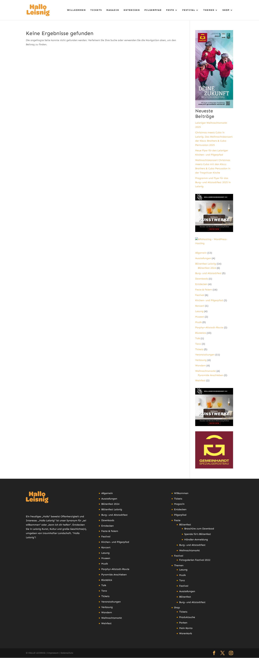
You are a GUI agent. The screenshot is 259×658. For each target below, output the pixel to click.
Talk (197, 338)
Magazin (112, 10)
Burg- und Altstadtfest (208, 273)
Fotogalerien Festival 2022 (194, 559)
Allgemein (201, 252)
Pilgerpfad (153, 10)
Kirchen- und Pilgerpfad (209, 300)
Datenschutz (67, 653)
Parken (183, 622)
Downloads (201, 278)
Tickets (96, 10)
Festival (188, 10)
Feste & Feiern (203, 289)
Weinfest (200, 380)
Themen (208, 10)
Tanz (198, 343)
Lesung (199, 311)
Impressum (53, 653)
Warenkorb (185, 633)
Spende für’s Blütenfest (197, 534)
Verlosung (201, 360)
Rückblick (200, 332)
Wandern (200, 365)
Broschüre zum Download (199, 528)
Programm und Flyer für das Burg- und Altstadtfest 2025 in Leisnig (213, 182)
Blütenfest (185, 524)
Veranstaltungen (205, 354)
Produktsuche (187, 617)
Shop (226, 10)
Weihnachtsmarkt (205, 371)
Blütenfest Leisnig (205, 263)
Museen (199, 316)
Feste (170, 10)
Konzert (199, 305)
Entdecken (132, 10)
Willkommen (76, 10)
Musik (198, 322)
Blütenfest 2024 (207, 267)
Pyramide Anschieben (210, 375)
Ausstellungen (203, 258)
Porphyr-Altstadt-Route (209, 327)
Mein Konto (186, 628)
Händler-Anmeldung (196, 539)
